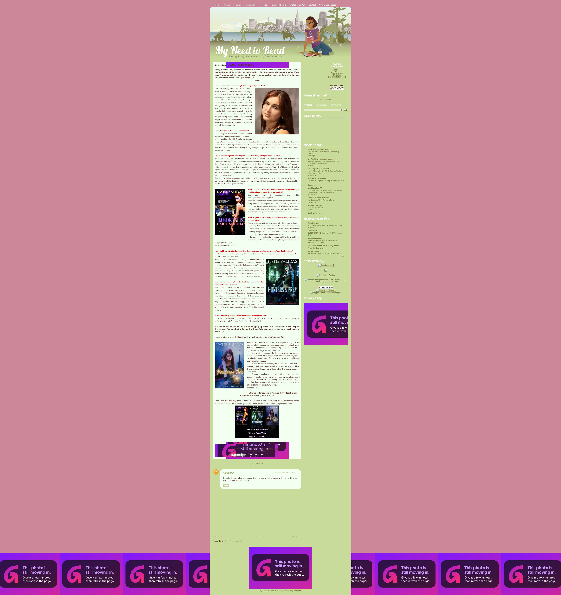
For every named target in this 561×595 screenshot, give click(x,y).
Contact (312, 5)
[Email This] (232, 455)
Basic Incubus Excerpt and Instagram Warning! (324, 253)
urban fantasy (272, 451)
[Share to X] (238, 455)
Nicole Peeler (313, 251)
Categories (321, 105)
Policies (263, 5)
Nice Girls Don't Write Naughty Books (323, 246)
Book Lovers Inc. (315, 213)
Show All (344, 256)
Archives (336, 105)
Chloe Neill (312, 231)
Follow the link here (223, 403)
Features (237, 5)
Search (308, 105)
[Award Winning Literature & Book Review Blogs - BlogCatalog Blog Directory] (325, 281)
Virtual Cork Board (327, 5)
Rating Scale (251, 5)
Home (218, 5)
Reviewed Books (278, 5)
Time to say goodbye (315, 207)
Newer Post (220, 536)
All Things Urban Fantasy (318, 169)
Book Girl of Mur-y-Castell (318, 149)
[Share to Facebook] (241, 455)
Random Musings (315, 238)
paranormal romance (259, 451)
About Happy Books (316, 205)
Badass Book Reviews (317, 178)
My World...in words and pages (320, 159)
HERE (342, 77)
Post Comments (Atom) (235, 541)
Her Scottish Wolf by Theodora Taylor (321, 200)
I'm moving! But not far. (316, 248)
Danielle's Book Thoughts (318, 198)
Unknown (228, 473)
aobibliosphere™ (315, 188)
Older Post (294, 536)
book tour (240, 451)
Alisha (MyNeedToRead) (248, 449)
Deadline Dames (315, 223)
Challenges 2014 (297, 5)
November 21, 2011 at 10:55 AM (286, 473)
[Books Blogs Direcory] (326, 290)
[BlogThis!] (235, 455)
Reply (226, 485)
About (227, 5)
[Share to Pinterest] (244, 455)
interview (248, 451)
